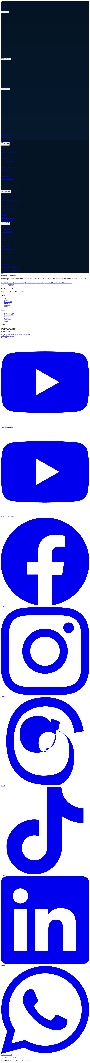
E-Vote (6, 318)
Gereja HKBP (4, 89)
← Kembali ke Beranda (7, 284)
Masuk (3, 137)
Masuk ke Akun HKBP (7, 272)
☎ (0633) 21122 (15, 334)
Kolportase (8, 87)
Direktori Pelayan (67, 283)
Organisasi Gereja (47, 283)
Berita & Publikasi (10, 283)
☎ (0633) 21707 (5, 334)
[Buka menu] (2, 139)
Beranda (3, 10)
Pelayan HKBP (8, 315)
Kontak (14, 135)
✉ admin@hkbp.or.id (26, 334)
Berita (6, 300)
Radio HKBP (8, 302)
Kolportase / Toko (57, 283)
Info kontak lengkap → (7, 336)
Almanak (7, 10)
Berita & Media (5, 58)
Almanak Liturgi (20, 283)
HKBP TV (7, 303)
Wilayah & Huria (9, 313)
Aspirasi (3, 135)
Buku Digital (4, 12)
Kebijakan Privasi (27, 1061)
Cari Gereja (8, 135)
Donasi (3, 87)
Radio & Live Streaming (31, 283)
